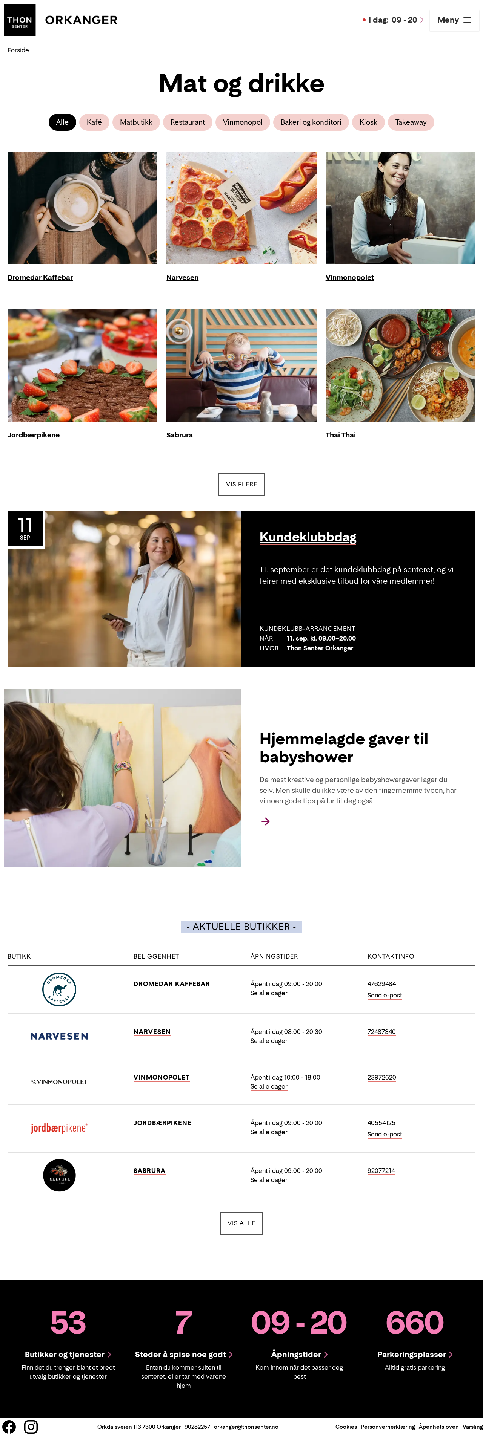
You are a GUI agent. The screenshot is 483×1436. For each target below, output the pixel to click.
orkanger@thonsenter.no (246, 1427)
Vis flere (241, 484)
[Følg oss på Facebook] (9, 1427)
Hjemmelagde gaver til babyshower (344, 747)
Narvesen (152, 1031)
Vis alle (245, 1223)
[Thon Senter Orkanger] (60, 19)
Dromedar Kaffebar (172, 984)
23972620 (382, 1077)
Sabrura (150, 1170)
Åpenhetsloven (439, 1427)
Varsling (473, 1427)
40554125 (381, 1123)
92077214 (381, 1170)
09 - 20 (393, 19)
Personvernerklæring (388, 1427)
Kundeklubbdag (308, 537)
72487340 (382, 1031)
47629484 (382, 984)
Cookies (346, 1427)
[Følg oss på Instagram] (31, 1427)
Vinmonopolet (162, 1077)
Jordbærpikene (163, 1123)
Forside (18, 50)
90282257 (197, 1427)
